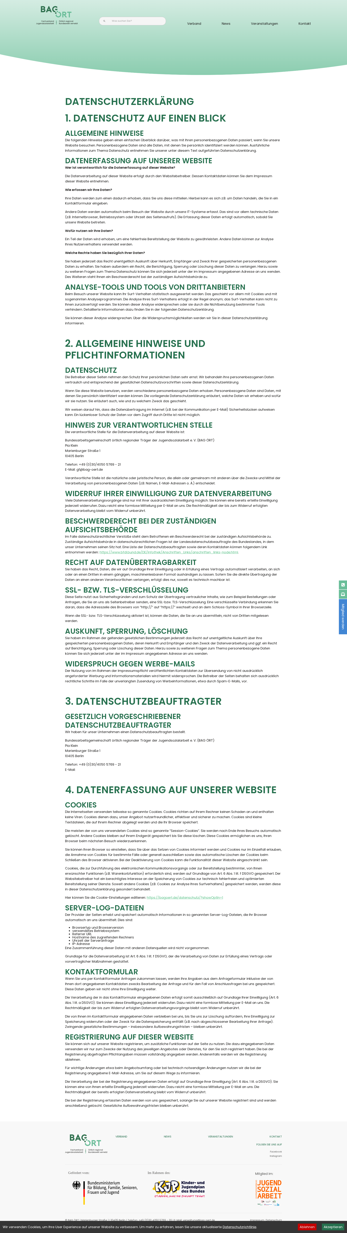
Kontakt (305, 23)
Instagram (275, 1156)
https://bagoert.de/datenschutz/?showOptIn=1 (185, 897)
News (226, 23)
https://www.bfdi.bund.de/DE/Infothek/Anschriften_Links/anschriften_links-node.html (169, 552)
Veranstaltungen (264, 23)
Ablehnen (307, 1227)
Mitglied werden (343, 616)
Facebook (276, 1151)
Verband (194, 23)
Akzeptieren (333, 1227)
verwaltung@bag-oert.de (199, 1220)
